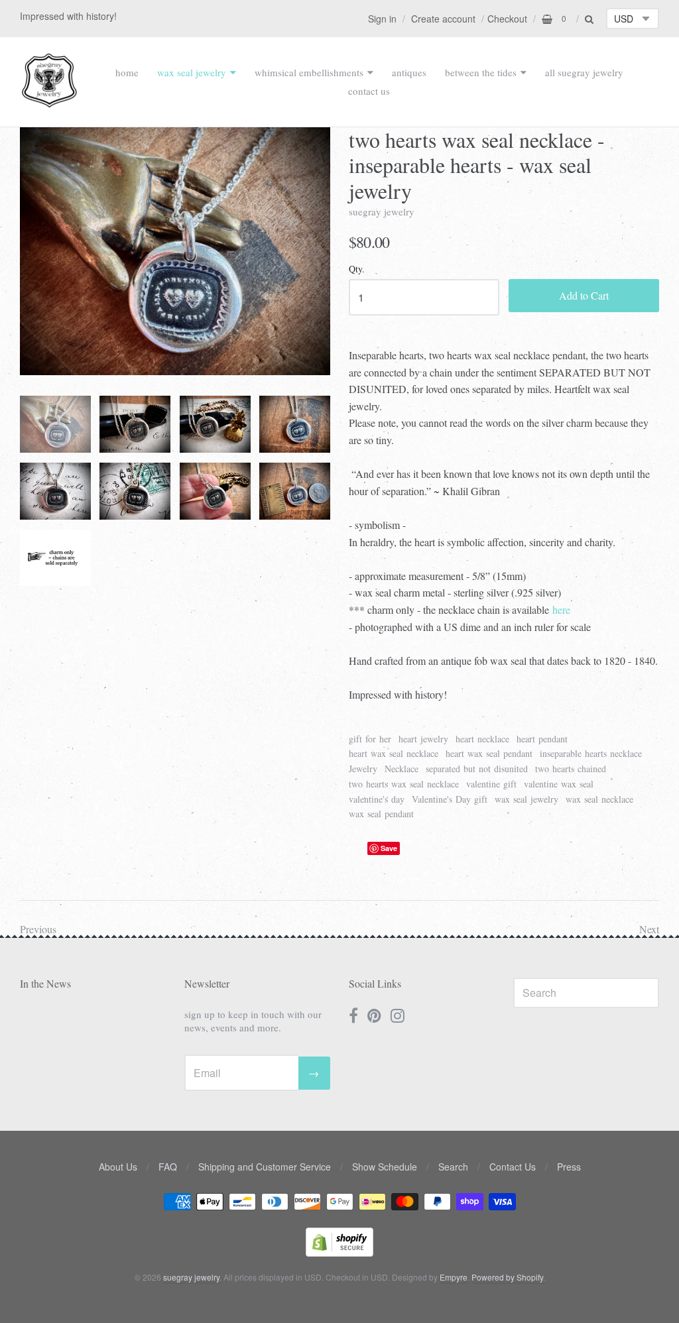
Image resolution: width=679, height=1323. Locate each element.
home (127, 72)
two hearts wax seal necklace (404, 783)
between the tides (481, 72)
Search (453, 1166)
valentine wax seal (558, 783)
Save (389, 848)
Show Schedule (384, 1166)
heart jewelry (423, 738)
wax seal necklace (599, 799)
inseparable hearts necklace (591, 753)
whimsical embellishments (309, 72)
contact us (369, 90)
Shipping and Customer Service (264, 1166)
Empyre (453, 1277)
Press (569, 1166)
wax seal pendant (381, 813)
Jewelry (363, 768)
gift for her (370, 738)
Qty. (357, 269)
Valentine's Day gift (449, 799)
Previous (38, 929)
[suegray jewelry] (49, 101)
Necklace (401, 768)
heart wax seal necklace (393, 753)
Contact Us (512, 1166)
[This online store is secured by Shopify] (339, 1252)
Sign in (382, 18)
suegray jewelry (381, 211)
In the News (45, 983)
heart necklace (482, 738)
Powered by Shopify (507, 1277)
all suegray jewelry (584, 72)
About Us (118, 1166)
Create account (443, 18)
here (561, 609)
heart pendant (542, 738)
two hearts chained (570, 768)
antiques (409, 72)
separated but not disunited (477, 768)
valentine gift (491, 783)
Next (649, 929)
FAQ (167, 1166)
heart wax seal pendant (489, 753)
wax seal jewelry (191, 72)
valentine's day (376, 799)
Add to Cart (584, 295)
